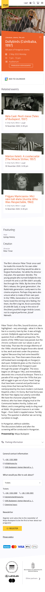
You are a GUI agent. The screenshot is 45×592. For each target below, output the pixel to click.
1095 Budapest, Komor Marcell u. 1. (19, 467)
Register (13, 528)
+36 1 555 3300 (11, 493)
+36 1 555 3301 (28, 493)
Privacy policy (8, 537)
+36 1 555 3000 (11, 459)
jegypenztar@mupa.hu (14, 497)
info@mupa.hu (11, 463)
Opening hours (11, 504)
